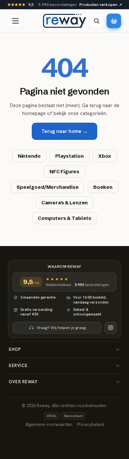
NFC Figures (64, 171)
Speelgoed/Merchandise (48, 187)
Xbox (104, 156)
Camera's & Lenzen (64, 202)
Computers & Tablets (64, 218)
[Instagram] (110, 328)
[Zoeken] (96, 21)
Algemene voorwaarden (48, 424)
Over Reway (23, 382)
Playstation (69, 156)
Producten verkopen (100, 4)
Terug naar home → (64, 131)
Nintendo (29, 156)
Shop (15, 349)
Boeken (102, 187)
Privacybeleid (90, 424)
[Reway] (64, 21)
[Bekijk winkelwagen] (114, 21)
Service (18, 365)
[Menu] (15, 21)
